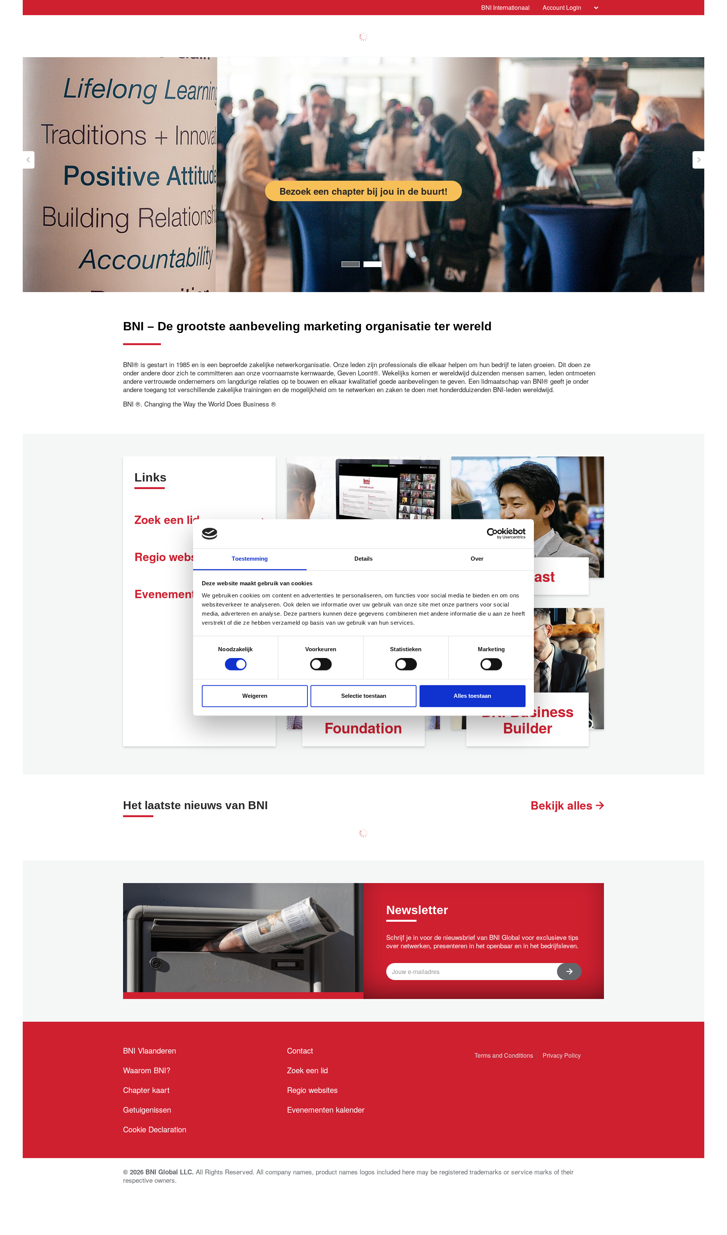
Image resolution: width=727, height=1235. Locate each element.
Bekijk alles (563, 804)
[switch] (321, 664)
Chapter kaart (146, 1089)
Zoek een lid (307, 1070)
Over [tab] (477, 558)
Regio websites (312, 1089)
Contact (300, 1050)
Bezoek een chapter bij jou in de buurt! (363, 190)
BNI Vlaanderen (149, 1050)
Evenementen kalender (326, 1109)
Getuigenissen (147, 1109)
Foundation (363, 727)
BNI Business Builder (527, 719)
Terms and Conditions (503, 1055)
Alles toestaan (472, 696)
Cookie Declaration (154, 1129)
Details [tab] (363, 558)
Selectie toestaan (363, 696)
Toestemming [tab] (250, 558)
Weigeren (254, 696)
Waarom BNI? (146, 1070)
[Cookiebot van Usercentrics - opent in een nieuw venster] (492, 533)
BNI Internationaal (505, 7)
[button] (28, 160)
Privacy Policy (562, 1055)
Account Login (562, 7)
